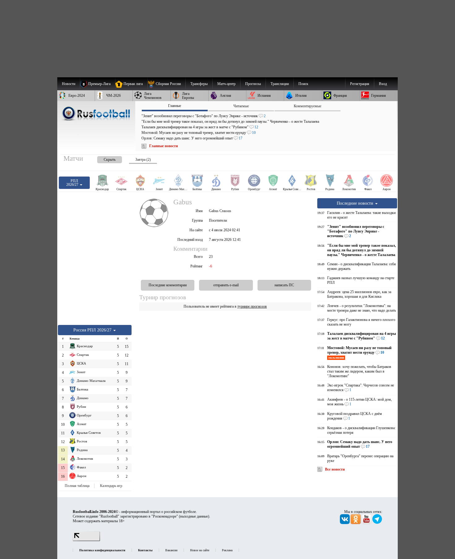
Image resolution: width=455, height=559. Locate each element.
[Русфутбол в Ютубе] (367, 523)
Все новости (335, 469)
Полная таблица (77, 486)
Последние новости (356, 203)
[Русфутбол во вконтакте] (345, 523)
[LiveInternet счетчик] (86, 540)
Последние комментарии (168, 285)
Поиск (303, 84)
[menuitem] (166, 83)
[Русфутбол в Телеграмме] (377, 523)
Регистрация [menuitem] (359, 84)
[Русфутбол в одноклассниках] (356, 523)
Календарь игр (111, 486)
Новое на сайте (199, 550)
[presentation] (103, 158)
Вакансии (171, 550)
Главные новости (163, 146)
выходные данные (194, 516)
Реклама (227, 550)
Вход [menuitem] (383, 84)
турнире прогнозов (252, 306)
